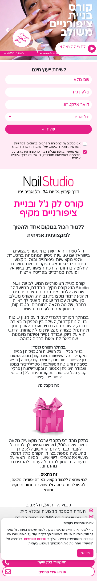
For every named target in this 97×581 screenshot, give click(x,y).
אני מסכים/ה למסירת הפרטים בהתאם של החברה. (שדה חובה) (46, 145)
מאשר (85, 553)
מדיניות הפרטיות (35, 539)
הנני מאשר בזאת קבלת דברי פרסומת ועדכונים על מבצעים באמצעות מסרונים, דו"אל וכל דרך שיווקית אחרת (46, 155)
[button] (89, 30)
